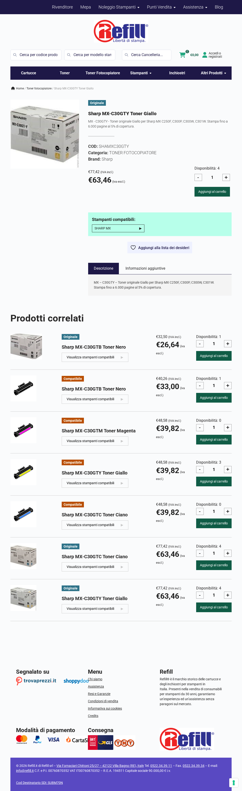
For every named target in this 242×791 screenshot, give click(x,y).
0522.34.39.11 (161, 766)
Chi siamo (95, 679)
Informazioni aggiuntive (145, 268)
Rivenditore (62, 6)
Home (20, 88)
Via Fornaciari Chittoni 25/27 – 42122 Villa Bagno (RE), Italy (100, 766)
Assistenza (96, 686)
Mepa (85, 6)
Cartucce (28, 73)
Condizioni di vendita (103, 701)
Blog (219, 6)
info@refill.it (25, 771)
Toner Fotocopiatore (103, 73)
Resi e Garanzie (99, 694)
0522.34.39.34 (193, 766)
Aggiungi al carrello (212, 191)
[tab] (103, 268)
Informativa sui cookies (105, 708)
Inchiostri (177, 73)
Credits (93, 716)
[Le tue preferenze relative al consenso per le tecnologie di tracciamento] (233, 782)
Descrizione (103, 268)
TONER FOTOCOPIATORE (39, 88)
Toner (65, 73)
